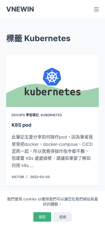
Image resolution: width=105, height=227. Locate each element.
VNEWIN (20, 9)
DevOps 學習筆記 (25, 115)
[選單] (96, 9)
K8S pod (21, 125)
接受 (42, 217)
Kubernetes (51, 115)
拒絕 (62, 217)
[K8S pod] (52, 81)
